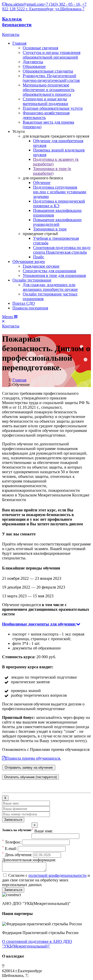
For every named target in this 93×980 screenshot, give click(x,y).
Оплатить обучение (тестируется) (30, 777)
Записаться (13, 820)
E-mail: (9, 848)
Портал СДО (23, 303)
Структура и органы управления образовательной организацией (51, 54)
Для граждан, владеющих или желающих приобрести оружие (50, 287)
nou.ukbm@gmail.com (25, 4)
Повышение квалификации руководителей (57, 222)
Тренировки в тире (50, 229)
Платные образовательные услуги (53, 108)
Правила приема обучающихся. (33, 758)
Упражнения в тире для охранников (54, 275)
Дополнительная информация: (29, 860)
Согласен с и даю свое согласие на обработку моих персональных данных (46, 880)
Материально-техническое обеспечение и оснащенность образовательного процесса (48, 90)
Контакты (10, 34)
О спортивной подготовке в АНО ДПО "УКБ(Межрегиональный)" (37, 943)
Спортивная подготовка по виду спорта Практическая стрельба (62, 249)
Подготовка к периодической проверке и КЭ (59, 203)
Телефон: (11, 842)
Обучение (41, 182)
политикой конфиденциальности (57, 875)
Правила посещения (30, 308)
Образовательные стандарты (48, 71)
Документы (33, 62)
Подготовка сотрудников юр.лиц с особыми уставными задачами (59, 192)
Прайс (38, 257)
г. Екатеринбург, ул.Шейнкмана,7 (55, 9)
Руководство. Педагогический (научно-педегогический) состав (51, 78)
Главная (19, 43)
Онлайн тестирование (31, 280)
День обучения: (17, 855)
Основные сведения (40, 48)
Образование (34, 66)
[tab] (46, 624)
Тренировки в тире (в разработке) (52, 170)
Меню (8, 317)
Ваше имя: (42, 831)
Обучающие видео (28, 261)
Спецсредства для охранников (49, 271)
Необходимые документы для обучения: (39, 624)
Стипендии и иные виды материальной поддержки (45, 101)
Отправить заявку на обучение (29, 767)
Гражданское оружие (41, 266)
